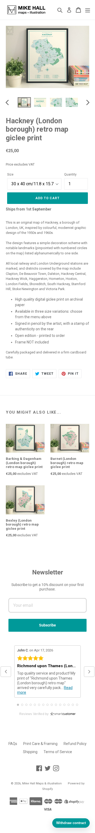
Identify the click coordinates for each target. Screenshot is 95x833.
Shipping (30, 752)
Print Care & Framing (40, 744)
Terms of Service (58, 752)
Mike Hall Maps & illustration (42, 783)
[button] (6, 671)
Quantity (70, 174)
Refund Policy (75, 744)
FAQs (12, 744)
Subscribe (47, 625)
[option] (24, 102)
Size (10, 174)
